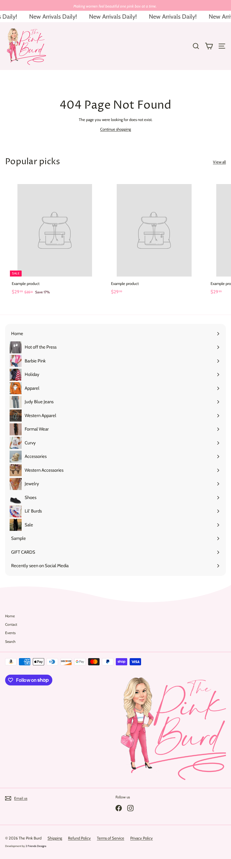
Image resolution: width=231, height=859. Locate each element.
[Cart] (209, 46)
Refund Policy (79, 838)
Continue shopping (115, 129)
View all (219, 161)
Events (10, 633)
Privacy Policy (141, 838)
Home (10, 616)
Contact (11, 624)
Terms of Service (110, 838)
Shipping (55, 838)
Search (10, 641)
